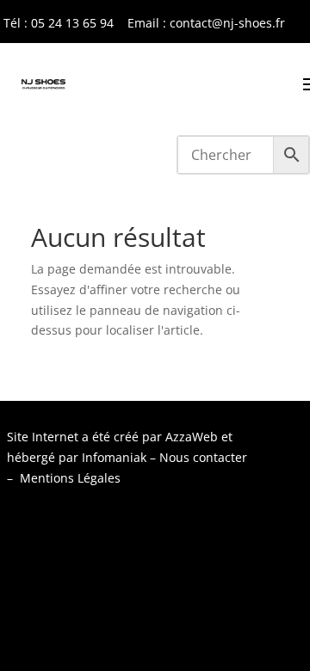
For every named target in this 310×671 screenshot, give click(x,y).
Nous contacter (203, 457)
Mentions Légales (70, 478)
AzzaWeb (191, 436)
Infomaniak (114, 457)
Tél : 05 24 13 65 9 (55, 23)
